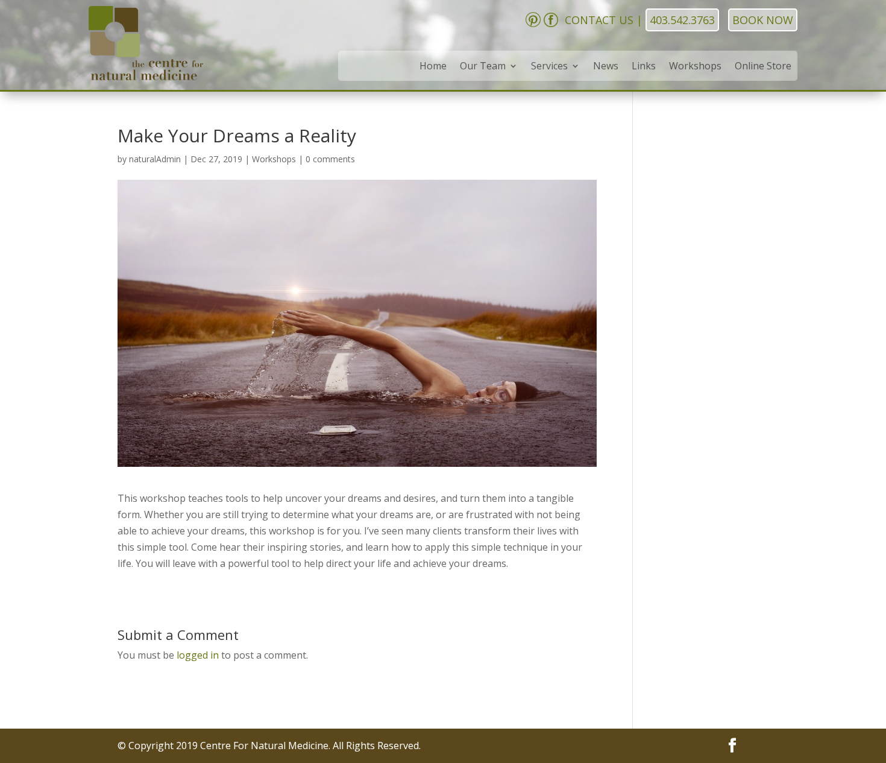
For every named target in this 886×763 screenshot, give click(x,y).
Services (549, 67)
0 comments (330, 159)
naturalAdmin (155, 159)
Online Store (763, 67)
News (605, 67)
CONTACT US (599, 20)
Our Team (483, 67)
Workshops (695, 67)
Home (433, 67)
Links (644, 67)
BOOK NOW (762, 20)
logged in (198, 655)
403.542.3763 (682, 20)
